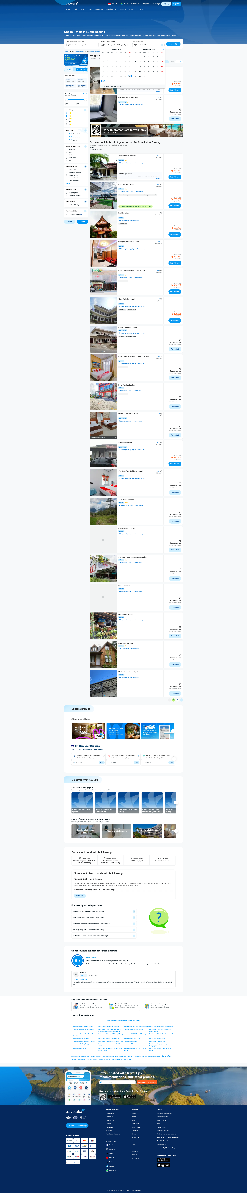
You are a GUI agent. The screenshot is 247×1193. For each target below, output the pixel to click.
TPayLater (135, 1155)
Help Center (110, 1120)
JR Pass (134, 1134)
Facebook (112, 1145)
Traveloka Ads (161, 1144)
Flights (134, 1117)
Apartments (135, 1148)
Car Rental (135, 1130)
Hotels (134, 1113)
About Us (109, 1130)
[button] (166, 4)
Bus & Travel (135, 1123)
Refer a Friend (161, 1120)
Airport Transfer (137, 1127)
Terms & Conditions (163, 1130)
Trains (133, 1120)
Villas (133, 1144)
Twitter (111, 1162)
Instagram (112, 1149)
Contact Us (109, 1117)
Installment (109, 1127)
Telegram (112, 1166)
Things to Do (135, 1137)
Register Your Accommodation (166, 1134)
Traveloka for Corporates (164, 1113)
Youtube (112, 1158)
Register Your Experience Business (168, 1137)
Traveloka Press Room (163, 1141)
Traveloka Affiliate (162, 1117)
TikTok (111, 1153)
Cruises (134, 1141)
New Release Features (113, 1134)
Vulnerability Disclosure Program (167, 1148)
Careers (108, 1123)
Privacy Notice (161, 1127)
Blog (158, 1123)
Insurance (135, 1151)
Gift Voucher (136, 1158)
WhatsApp (112, 1170)
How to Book (110, 1113)
